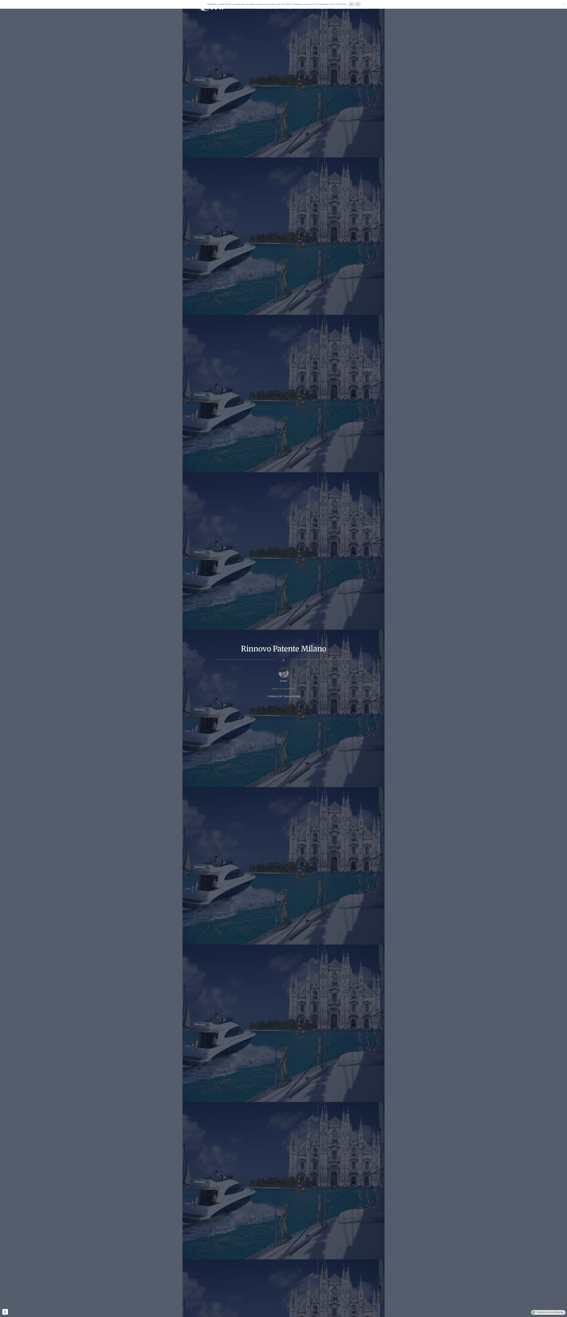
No (357, 4)
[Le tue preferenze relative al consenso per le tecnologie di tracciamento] (5, 1312)
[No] (563, 4)
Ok (351, 4)
